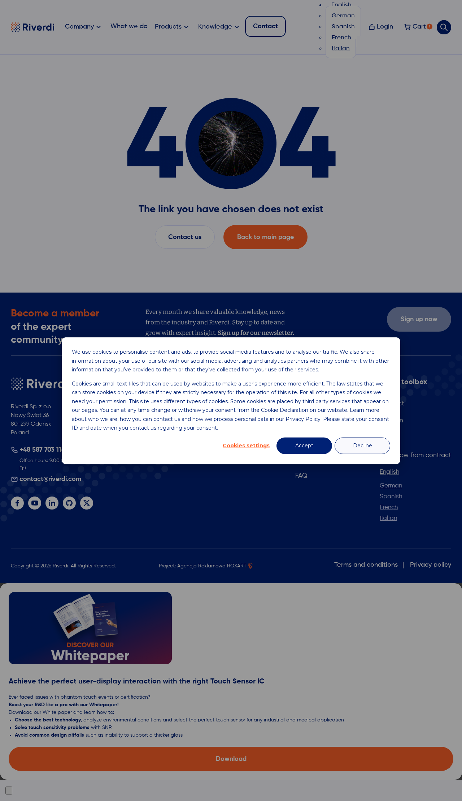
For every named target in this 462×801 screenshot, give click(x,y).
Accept (304, 445)
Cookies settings (246, 445)
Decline (362, 445)
